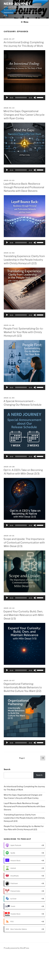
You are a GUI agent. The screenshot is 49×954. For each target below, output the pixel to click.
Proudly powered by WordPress (16, 948)
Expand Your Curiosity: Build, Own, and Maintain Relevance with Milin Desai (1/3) (24, 615)
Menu (25, 22)
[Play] (7, 97)
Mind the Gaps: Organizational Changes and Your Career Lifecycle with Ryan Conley (24, 115)
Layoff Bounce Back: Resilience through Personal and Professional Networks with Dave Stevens (24, 187)
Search (7, 769)
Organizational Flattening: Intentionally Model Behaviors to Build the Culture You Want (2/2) (23, 687)
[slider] (40, 97)
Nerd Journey (17, 4)
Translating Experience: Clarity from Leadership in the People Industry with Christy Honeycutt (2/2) (24, 260)
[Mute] (35, 97)
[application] (24, 97)
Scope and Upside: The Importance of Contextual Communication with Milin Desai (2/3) (24, 542)
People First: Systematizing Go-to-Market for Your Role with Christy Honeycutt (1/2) (24, 332)
